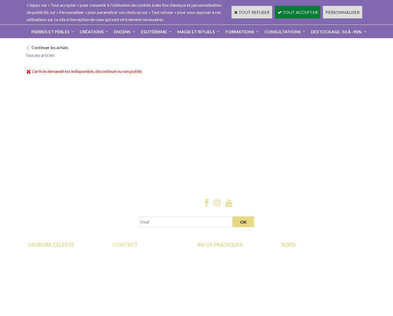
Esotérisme (154, 31)
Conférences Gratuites (49, 267)
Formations (239, 31)
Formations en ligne (46, 252)
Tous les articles (40, 55)
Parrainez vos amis (45, 289)
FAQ (117, 260)
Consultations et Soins (48, 260)
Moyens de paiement (216, 260)
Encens (122, 31)
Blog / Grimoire (42, 282)
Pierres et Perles (50, 31)
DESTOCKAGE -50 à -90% (336, 31)
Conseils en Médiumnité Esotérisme (145, 274)
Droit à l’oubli (294, 267)
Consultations (282, 31)
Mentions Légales (213, 274)
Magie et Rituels (196, 31)
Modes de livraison (214, 252)
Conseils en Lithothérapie (136, 267)
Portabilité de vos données (306, 274)
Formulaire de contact (133, 252)
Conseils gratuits (43, 274)
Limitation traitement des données (313, 260)
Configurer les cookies (302, 282)
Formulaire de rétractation (306, 252)
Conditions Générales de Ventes (226, 267)
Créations (92, 31)
